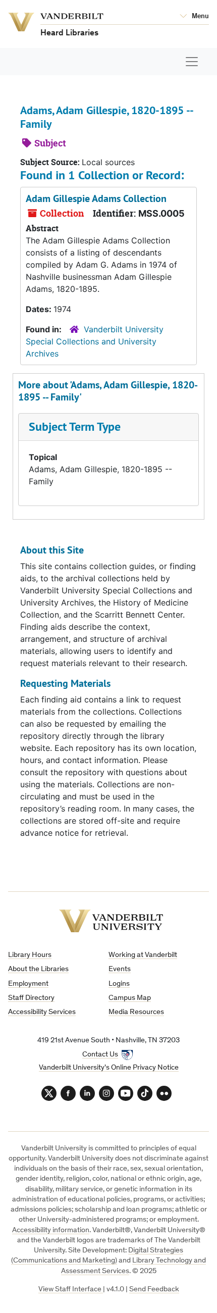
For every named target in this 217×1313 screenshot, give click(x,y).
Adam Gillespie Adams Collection (96, 198)
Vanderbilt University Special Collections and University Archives (95, 341)
